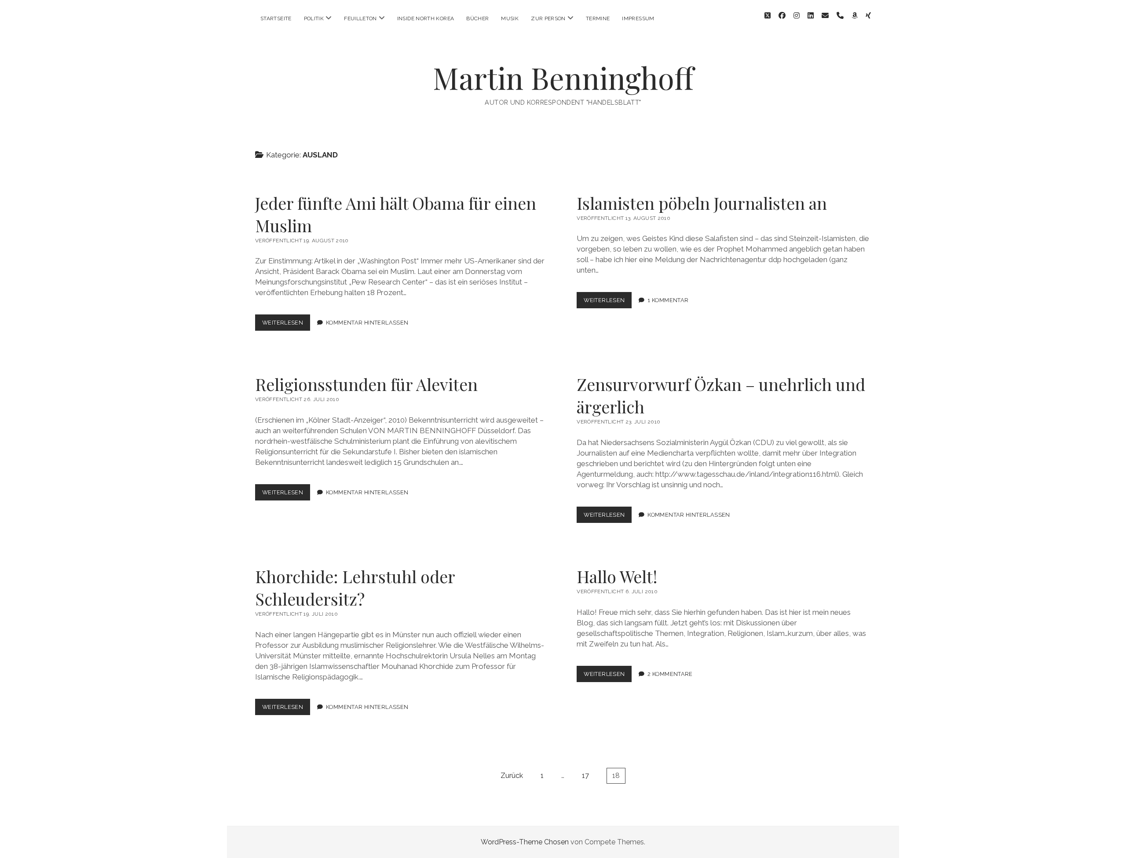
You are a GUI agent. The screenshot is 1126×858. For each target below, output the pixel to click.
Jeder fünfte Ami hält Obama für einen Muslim (395, 214)
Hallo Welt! (617, 576)
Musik (510, 18)
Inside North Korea (425, 18)
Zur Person (548, 18)
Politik (314, 18)
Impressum (638, 18)
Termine (598, 18)
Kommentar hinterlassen (367, 322)
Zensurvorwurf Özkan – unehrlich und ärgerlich (721, 395)
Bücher (477, 18)
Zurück (512, 775)
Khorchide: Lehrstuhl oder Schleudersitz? (355, 587)
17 (585, 775)
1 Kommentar (667, 300)
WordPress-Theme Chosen (525, 842)
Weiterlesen (286, 325)
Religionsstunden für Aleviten (366, 384)
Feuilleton (360, 18)
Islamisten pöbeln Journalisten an (702, 203)
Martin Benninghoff (563, 77)
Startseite (276, 18)
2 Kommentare (670, 674)
